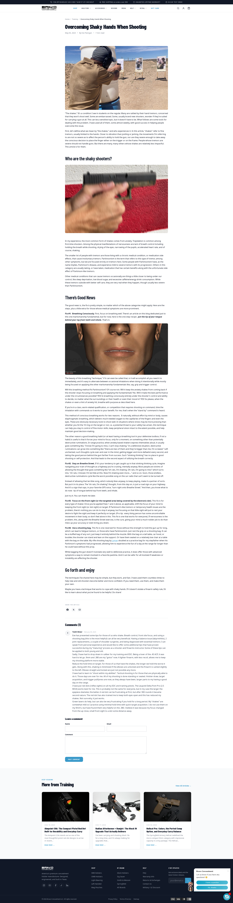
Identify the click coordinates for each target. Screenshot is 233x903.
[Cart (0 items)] (188, 8)
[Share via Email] (79, 609)
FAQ (144, 873)
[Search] (178, 8)
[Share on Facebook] (67, 609)
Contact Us (147, 884)
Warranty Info (148, 876)
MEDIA (124, 8)
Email (109, 724)
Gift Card (155, 8)
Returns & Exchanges (151, 880)
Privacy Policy (112, 899)
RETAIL (142, 8)
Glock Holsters (123, 873)
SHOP (75, 8)
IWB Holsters (96, 873)
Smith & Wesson (123, 880)
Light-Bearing (97, 880)
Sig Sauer (121, 876)
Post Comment (74, 759)
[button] (226, 896)
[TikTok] (61, 885)
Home (67, 19)
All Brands (121, 887)
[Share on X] (73, 609)
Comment (69, 734)
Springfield (121, 884)
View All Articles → (183, 786)
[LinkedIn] (67, 885)
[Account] (183, 8)
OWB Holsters (97, 876)
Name (67, 724)
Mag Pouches (96, 887)
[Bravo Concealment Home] (49, 8)
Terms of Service (125, 899)
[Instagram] (44, 885)
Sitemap (136, 899)
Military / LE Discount (151, 887)
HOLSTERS (85, 8)
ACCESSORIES (100, 8)
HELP (132, 8)
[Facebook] (55, 885)
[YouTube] (50, 885)
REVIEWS (114, 8)
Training (75, 19)
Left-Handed (96, 884)
